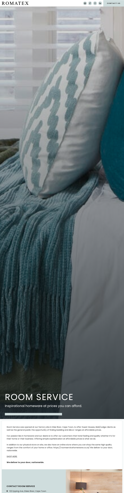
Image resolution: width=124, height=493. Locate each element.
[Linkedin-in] (100, 3)
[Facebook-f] (90, 3)
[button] (85, 3)
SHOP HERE (12, 456)
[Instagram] (95, 3)
